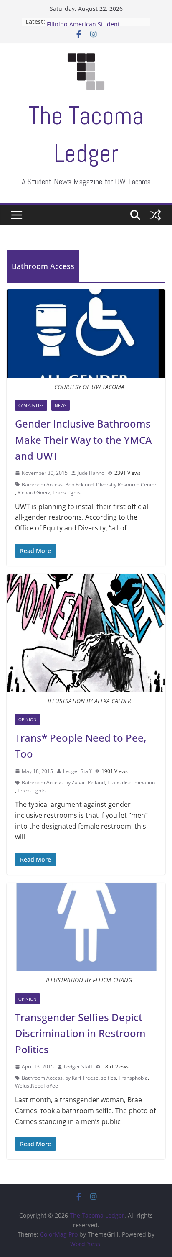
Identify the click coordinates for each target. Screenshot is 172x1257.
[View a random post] (155, 215)
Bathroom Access (42, 484)
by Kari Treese (82, 1077)
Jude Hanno (91, 472)
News (60, 405)
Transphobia (133, 1077)
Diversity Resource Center (126, 484)
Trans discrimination (131, 782)
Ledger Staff (77, 771)
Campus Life (31, 405)
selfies (108, 1077)
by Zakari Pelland (85, 782)
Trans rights (67, 492)
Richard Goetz (34, 492)
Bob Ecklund (79, 484)
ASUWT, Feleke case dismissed (89, 19)
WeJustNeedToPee (36, 1085)
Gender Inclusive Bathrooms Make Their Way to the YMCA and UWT (83, 440)
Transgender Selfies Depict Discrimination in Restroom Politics (80, 1033)
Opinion (27, 719)
